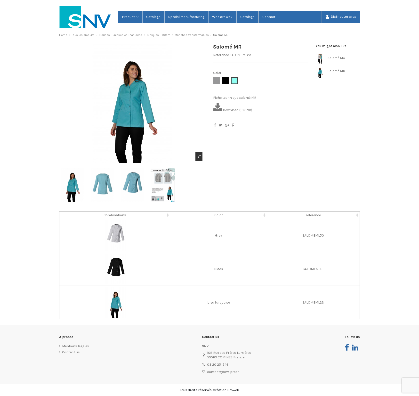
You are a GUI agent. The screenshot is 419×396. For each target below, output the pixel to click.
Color (218, 215)
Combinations (115, 215)
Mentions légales (75, 346)
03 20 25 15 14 (217, 365)
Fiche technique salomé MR (234, 98)
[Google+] (227, 125)
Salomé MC (336, 58)
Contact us (71, 352)
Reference (221, 55)
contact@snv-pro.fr (223, 372)
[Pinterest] (233, 125)
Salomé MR (336, 71)
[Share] (215, 125)
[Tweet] (220, 125)
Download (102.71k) (237, 110)
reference (313, 215)
